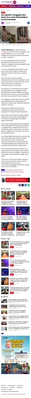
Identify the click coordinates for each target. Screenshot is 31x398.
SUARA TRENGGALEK (9, 22)
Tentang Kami (11, 385)
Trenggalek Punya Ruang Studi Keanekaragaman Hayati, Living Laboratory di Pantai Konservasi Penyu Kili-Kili (18, 305)
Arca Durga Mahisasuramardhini (15, 170)
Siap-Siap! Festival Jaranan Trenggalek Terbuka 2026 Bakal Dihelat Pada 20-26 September (21, 218)
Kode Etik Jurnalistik (6, 389)
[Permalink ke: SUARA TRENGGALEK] (3, 23)
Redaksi (3, 385)
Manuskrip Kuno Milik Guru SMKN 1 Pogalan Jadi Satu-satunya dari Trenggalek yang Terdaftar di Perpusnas (7, 233)
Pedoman (20, 385)
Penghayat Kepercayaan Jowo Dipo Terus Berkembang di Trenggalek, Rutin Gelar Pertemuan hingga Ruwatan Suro (23, 233)
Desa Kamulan (6, 172)
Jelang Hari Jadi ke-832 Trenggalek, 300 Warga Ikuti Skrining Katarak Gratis (18, 322)
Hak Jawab (4, 387)
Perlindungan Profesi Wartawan (10, 391)
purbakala (17, 53)
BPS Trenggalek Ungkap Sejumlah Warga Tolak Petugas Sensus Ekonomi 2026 (18, 300)
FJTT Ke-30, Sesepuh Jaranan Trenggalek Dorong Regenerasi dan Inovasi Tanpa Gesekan (7, 218)
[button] (29, 2)
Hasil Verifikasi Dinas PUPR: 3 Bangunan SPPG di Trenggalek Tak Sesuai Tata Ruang (19, 328)
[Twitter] (22, 185)
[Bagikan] (28, 23)
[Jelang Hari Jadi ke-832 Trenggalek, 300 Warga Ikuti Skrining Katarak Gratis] (4, 323)
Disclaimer (19, 387)
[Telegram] (25, 185)
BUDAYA (3, 12)
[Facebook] (19, 185)
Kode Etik (11, 387)
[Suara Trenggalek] (11, 2)
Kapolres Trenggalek (18, 172)
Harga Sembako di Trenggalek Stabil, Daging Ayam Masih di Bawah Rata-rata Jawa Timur (18, 316)
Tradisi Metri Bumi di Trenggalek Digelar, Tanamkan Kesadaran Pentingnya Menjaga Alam (22, 202)
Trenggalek (4, 52)
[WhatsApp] (28, 185)
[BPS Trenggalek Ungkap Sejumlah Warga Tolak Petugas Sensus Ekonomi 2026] (4, 301)
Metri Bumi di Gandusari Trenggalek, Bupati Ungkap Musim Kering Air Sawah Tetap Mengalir (8, 202)
